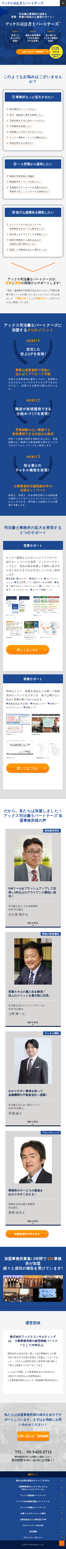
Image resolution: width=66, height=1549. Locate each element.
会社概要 (33, 1531)
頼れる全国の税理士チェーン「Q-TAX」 (33, 1480)
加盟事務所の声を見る (27, 1234)
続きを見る (33, 922)
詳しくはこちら (27, 649)
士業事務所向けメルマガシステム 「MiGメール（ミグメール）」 (33, 1488)
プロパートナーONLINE (33, 1525)
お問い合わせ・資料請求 (33, 51)
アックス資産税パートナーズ (33, 1495)
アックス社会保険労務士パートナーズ (33, 1501)
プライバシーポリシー (33, 1537)
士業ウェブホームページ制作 (33, 1513)
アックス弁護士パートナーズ (33, 1507)
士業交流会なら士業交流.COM (33, 1519)
